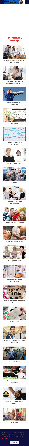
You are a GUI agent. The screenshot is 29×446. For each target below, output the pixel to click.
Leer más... (5, 438)
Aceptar (14, 442)
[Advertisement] (14, 21)
